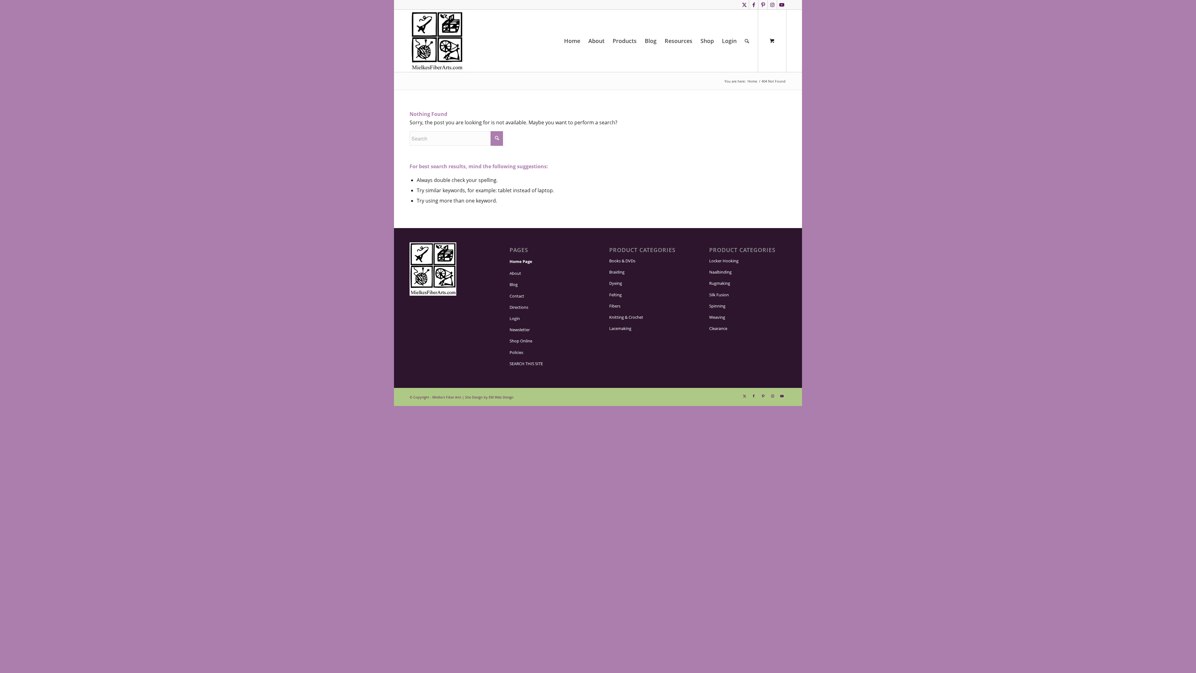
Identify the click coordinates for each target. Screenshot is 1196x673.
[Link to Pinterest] (762, 4)
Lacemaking (620, 328)
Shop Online (521, 341)
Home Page (521, 261)
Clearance (718, 328)
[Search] (747, 41)
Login (514, 318)
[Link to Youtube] (781, 4)
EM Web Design (496, 397)
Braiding (616, 272)
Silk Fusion (719, 295)
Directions (519, 307)
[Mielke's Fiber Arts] (437, 41)
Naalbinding (719, 272)
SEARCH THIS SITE (529, 363)
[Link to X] (744, 4)
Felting (615, 295)
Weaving (717, 317)
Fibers (614, 306)
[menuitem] (569, 41)
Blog (514, 284)
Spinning (717, 306)
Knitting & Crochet (625, 317)
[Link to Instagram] (772, 4)
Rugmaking (719, 283)
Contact (517, 296)
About (515, 273)
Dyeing (615, 283)
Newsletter (519, 329)
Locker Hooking (723, 261)
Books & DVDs (623, 261)
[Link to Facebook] (753, 4)
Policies (517, 352)
